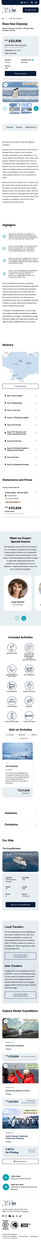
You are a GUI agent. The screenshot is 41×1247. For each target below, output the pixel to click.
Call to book (31, 10)
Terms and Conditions (9, 1236)
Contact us (24, 1211)
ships (15, 988)
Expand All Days (20, 386)
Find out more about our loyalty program (21, 956)
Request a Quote (20, 73)
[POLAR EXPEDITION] (6, 1021)
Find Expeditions (21, 1161)
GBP (24, 2)
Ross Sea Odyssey (15, 18)
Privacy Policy (23, 1236)
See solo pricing (20, 45)
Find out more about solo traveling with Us (20, 995)
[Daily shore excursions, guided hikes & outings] (32, 59)
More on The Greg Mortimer (20, 904)
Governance (34, 1236)
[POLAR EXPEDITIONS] (6, 85)
